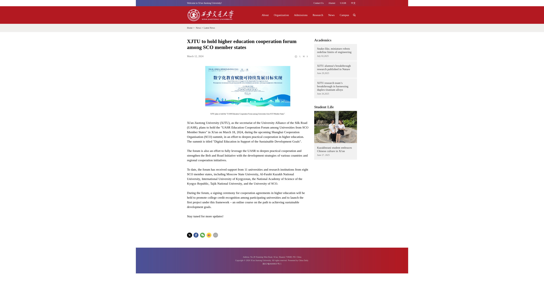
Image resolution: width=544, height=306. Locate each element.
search (354, 15)
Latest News (209, 28)
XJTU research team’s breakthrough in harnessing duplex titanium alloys (332, 86)
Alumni (331, 3)
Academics (322, 40)
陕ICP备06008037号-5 (272, 264)
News (198, 28)
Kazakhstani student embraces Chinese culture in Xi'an (334, 149)
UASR (343, 3)
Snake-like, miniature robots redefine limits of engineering (334, 50)
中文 (353, 3)
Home (190, 28)
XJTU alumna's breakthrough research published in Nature (334, 67)
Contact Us (319, 3)
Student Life (324, 107)
